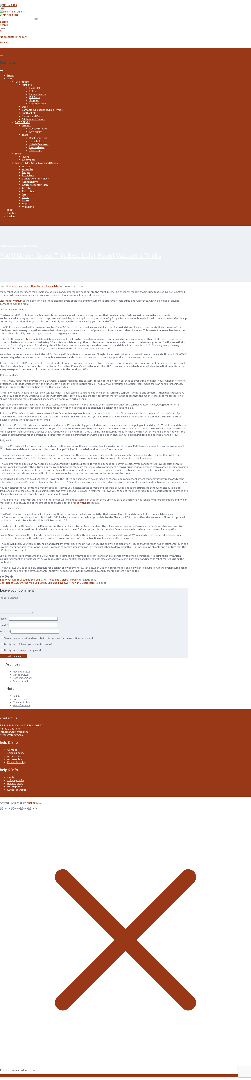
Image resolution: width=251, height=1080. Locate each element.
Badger (26, 172)
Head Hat (34, 87)
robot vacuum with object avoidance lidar (35, 286)
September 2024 (22, 677)
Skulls (18, 153)
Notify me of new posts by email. (22, 650)
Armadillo (27, 169)
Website (5, 631)
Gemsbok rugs (37, 141)
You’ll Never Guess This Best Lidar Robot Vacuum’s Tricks (80, 255)
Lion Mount (35, 131)
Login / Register (9, 14)
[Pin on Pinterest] (6, 576)
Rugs (25, 134)
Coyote (26, 187)
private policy (15, 755)
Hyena (25, 156)
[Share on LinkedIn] (12, 576)
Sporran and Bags (32, 116)
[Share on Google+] (9, 576)
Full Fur (33, 90)
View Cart (6, 1075)
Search (4, 24)
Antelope (27, 166)
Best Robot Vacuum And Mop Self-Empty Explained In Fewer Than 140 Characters (47, 582)
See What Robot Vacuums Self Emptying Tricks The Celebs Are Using (40, 579)
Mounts (26, 125)
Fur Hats (27, 84)
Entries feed (20, 698)
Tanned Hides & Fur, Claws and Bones (36, 162)
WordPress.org (21, 705)
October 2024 (21, 674)
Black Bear (28, 175)
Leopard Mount (38, 128)
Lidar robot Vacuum (11, 300)
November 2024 (22, 671)
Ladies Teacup (37, 94)
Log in (16, 695)
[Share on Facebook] (0, 576)
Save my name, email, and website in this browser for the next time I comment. (49, 638)
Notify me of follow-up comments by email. (28, 644)
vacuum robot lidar (25, 339)
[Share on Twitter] (3, 576)
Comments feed (22, 702)
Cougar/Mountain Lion (35, 184)
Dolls (25, 106)
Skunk (25, 200)
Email (4, 625)
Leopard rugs (36, 147)
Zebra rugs (35, 150)
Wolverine (28, 206)
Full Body (34, 97)
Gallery (11, 216)
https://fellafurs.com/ (12, 734)
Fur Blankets (29, 112)
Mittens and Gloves (33, 119)
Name (4, 618)
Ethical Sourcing (16, 762)
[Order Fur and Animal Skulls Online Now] (8, 5)
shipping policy (15, 752)
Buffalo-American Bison (35, 178)
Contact (12, 212)
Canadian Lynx (30, 181)
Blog (9, 209)
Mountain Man (37, 103)
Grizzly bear (28, 159)
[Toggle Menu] (1, 70)
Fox (24, 194)
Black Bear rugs (38, 137)
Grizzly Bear (28, 191)
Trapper (34, 100)
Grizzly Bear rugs (39, 144)
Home (10, 75)
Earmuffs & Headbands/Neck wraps (42, 109)
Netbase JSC (34, 802)
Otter (25, 197)
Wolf (25, 203)
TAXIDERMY (22, 122)
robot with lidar (81, 502)
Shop (10, 78)
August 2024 (20, 680)
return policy (14, 759)
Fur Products (22, 81)
